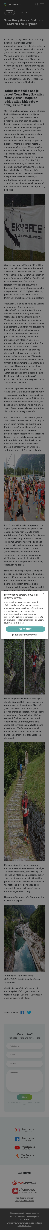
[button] (25, 635)
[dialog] (24, 615)
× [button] (44, 594)
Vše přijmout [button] (25, 629)
